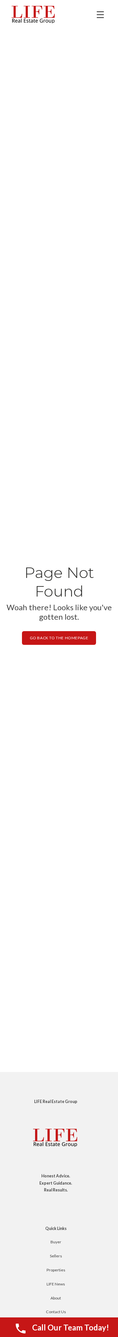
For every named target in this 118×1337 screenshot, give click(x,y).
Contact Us (56, 1311)
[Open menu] (100, 15)
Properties (56, 1269)
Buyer (55, 1241)
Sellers (56, 1255)
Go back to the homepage (59, 637)
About (55, 1298)
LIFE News (56, 1284)
